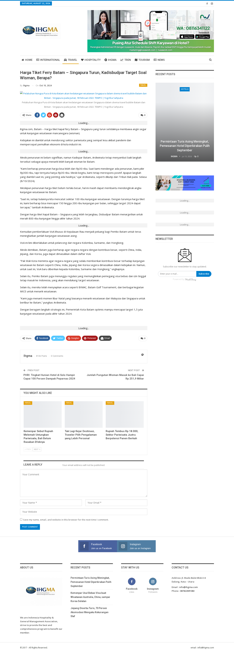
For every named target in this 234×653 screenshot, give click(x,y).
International (50, 59)
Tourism (144, 59)
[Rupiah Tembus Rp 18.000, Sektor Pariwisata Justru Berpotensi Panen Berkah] (125, 414)
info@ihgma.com (188, 587)
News (161, 59)
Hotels (184, 89)
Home (28, 59)
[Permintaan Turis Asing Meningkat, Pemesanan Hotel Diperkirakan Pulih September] (185, 122)
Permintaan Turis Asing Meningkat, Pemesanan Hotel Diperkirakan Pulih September (185, 146)
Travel (72, 59)
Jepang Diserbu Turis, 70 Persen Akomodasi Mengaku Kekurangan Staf (89, 612)
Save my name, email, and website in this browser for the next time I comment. (66, 519)
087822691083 (187, 590)
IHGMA (112, 59)
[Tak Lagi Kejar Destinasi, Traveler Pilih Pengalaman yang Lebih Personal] (84, 414)
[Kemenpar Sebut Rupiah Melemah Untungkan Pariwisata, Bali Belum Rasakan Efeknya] (43, 414)
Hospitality (93, 59)
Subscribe (204, 273)
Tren (127, 59)
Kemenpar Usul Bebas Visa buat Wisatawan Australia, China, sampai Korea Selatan (90, 597)
